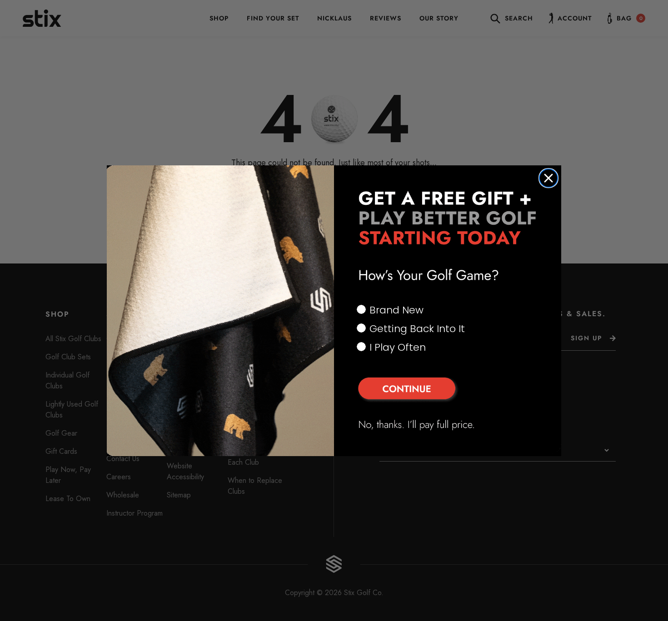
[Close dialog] (548, 178)
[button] (447, 389)
